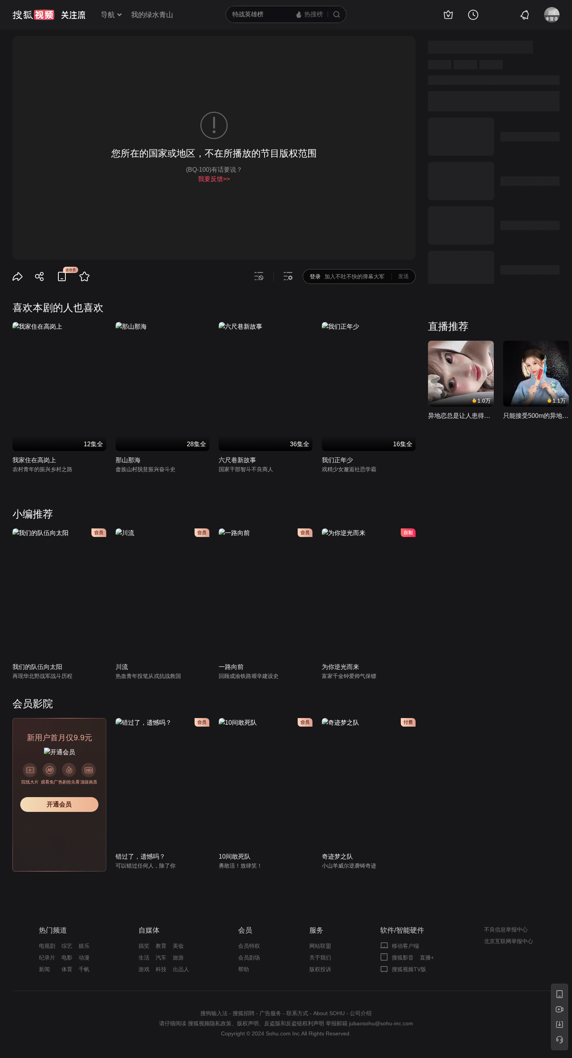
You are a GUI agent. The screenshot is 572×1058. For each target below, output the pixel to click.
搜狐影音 (403, 957)
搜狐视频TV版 (409, 969)
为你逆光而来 (340, 667)
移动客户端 (405, 946)
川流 (122, 667)
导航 (108, 14)
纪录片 (47, 957)
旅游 (178, 957)
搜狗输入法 (214, 1013)
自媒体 (149, 930)
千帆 (84, 969)
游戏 (144, 969)
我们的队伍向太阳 (37, 667)
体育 (66, 969)
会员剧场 (249, 957)
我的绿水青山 (152, 15)
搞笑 (144, 946)
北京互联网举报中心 (508, 941)
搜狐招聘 (243, 1013)
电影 (66, 957)
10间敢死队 (235, 856)
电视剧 (47, 946)
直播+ (427, 957)
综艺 (66, 946)
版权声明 (248, 1023)
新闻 (44, 969)
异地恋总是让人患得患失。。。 (461, 415)
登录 (315, 276)
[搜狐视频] (33, 15)
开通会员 (59, 804)
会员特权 (249, 946)
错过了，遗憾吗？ (140, 856)
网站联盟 (320, 946)
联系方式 (297, 1013)
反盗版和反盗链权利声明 (294, 1023)
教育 (161, 946)
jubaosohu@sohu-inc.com (381, 1023)
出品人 (181, 969)
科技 (161, 969)
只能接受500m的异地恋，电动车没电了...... (536, 415)
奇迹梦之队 (337, 856)
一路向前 (231, 667)
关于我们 (320, 957)
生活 (144, 957)
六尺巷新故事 (237, 460)
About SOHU (329, 1013)
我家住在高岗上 (34, 460)
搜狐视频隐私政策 (210, 1023)
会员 (245, 930)
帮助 (243, 969)
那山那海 (128, 460)
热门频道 (53, 930)
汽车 (161, 957)
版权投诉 (320, 969)
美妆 (178, 946)
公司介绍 (361, 1013)
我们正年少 (337, 460)
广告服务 (270, 1013)
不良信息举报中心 (506, 929)
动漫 (84, 957)
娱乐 (84, 946)
